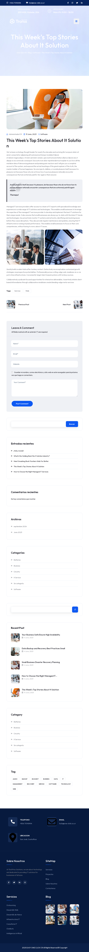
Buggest (35, 779)
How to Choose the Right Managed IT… (39, 676)
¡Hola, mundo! (19, 451)
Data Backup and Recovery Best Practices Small (43, 648)
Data (56, 779)
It (63, 779)
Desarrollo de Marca (14, 915)
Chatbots (10, 929)
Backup (24, 779)
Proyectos (49, 874)
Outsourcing (11, 905)
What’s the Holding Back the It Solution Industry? (32, 456)
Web (27, 291)
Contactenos (50, 888)
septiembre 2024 (20, 526)
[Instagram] (25, 882)
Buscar (72, 424)
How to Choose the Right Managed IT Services (31, 472)
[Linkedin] (19, 882)
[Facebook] (9, 882)
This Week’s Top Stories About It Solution (29, 466)
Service (17, 291)
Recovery (30, 784)
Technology (66, 784)
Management (17, 784)
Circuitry (17, 572)
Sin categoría (19, 583)
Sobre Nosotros (51, 884)
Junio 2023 (18, 532)
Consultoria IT (12, 924)
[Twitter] (14, 882)
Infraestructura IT (13, 919)
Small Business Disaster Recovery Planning (41, 662)
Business (17, 566)
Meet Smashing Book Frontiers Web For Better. (31, 461)
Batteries (17, 560)
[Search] (75, 610)
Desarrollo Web (12, 910)
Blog (47, 879)
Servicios (49, 869)
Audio (15, 779)
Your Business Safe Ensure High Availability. (41, 634)
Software (44, 134)
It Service (17, 577)
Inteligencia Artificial (14, 933)
